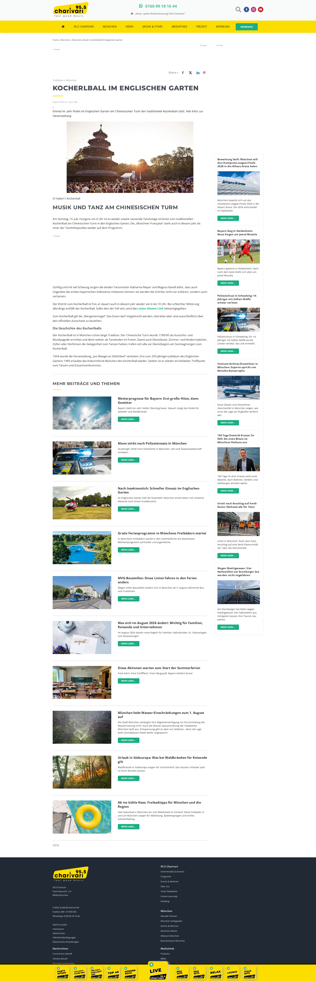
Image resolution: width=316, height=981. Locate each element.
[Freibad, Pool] (82, 802)
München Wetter (169, 930)
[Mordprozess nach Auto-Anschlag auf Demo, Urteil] (238, 513)
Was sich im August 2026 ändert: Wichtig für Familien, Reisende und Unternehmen (160, 625)
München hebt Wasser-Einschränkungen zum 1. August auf (161, 715)
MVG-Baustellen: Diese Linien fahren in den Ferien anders (157, 580)
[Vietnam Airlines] (238, 377)
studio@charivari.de (69, 907)
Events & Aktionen (170, 881)
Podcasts (165, 953)
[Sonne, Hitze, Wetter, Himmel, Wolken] (82, 398)
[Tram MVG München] (82, 577)
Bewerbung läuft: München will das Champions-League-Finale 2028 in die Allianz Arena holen (237, 163)
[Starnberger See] (238, 581)
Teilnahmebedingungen (64, 937)
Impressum (58, 928)
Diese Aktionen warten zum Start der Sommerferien (159, 668)
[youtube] (260, 9)
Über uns (165, 886)
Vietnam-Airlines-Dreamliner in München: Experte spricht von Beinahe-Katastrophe (237, 367)
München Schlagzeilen (171, 921)
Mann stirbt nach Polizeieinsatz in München (152, 443)
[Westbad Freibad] (82, 533)
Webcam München (170, 935)
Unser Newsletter (169, 891)
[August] (82, 622)
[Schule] (82, 667)
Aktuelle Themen (169, 916)
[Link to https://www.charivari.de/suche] (238, 9)
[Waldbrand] (82, 757)
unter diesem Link (151, 308)
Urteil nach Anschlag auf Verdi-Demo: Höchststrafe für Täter (237, 505)
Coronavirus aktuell (62, 953)
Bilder (163, 958)
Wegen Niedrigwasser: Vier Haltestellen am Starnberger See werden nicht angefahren (238, 572)
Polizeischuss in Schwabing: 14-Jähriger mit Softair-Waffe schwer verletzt (237, 299)
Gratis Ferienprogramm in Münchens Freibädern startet (162, 533)
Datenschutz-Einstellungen (66, 941)
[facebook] (246, 9)
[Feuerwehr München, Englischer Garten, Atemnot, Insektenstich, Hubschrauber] (82, 488)
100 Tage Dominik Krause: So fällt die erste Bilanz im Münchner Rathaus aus (235, 439)
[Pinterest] (204, 72)
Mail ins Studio (60, 924)
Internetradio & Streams (172, 871)
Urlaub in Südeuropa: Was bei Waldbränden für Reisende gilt (162, 759)
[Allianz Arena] (238, 173)
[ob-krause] (238, 449)
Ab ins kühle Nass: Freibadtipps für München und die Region (159, 804)
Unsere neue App (169, 896)
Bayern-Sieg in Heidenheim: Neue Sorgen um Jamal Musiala (237, 232)
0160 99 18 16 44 (72, 916)
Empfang (165, 901)
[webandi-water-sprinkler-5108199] (82, 712)
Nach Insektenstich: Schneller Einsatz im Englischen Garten (158, 490)
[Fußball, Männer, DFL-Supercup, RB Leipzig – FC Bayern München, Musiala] (238, 241)
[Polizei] (82, 443)
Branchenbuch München (173, 940)
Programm (166, 876)
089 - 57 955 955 (68, 911)
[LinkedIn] (197, 72)
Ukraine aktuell (60, 958)
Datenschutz (59, 933)
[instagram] (253, 9)
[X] (190, 72)
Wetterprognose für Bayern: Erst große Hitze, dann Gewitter (158, 400)
